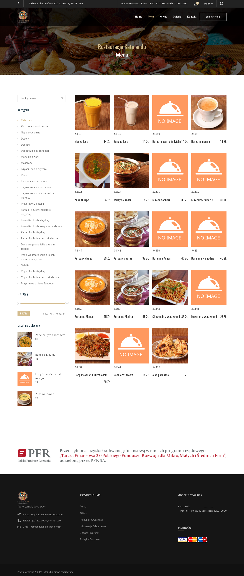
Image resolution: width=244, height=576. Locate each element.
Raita (24, 175)
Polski (207, 3)
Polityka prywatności (91, 519)
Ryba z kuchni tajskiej (33, 232)
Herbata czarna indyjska (170, 141)
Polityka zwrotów (90, 539)
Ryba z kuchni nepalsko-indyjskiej (39, 238)
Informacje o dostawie (93, 526)
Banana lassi (131, 141)
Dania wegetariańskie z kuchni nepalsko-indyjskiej (38, 257)
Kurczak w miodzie (209, 200)
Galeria (177, 16)
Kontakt (191, 16)
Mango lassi (92, 141)
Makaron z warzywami (209, 316)
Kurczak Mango (92, 258)
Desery (25, 138)
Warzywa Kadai (131, 200)
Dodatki (25, 144)
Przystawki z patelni (32, 203)
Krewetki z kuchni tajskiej (35, 220)
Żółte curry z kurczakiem (50, 335)
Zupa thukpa (92, 200)
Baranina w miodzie (209, 258)
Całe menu (27, 120)
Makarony (26, 163)
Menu (151, 16)
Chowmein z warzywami (170, 316)
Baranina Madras (131, 316)
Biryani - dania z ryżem (34, 169)
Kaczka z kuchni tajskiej (34, 181)
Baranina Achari (170, 258)
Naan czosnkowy (131, 375)
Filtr (23, 313)
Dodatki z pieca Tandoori (35, 150)
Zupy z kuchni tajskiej (33, 271)
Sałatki (25, 265)
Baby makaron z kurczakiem (92, 375)
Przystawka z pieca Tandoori (37, 283)
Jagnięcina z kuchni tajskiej (36, 187)
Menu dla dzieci (30, 156)
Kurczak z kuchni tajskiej (34, 126)
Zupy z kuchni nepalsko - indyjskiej (40, 277)
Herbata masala (209, 141)
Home (138, 16)
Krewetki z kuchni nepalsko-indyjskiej (42, 226)
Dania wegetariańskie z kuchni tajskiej (38, 246)
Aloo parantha (170, 375)
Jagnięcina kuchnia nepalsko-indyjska (37, 195)
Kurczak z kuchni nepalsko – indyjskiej (37, 212)
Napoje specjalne (30, 132)
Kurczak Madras (131, 258)
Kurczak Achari (170, 200)
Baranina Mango (92, 316)
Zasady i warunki (89, 532)
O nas (163, 16)
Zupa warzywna (44, 394)
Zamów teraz (213, 16)
